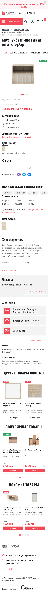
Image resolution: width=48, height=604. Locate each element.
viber (19, 174)
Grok (44, 192)
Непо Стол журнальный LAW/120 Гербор (12, 509)
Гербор (26, 263)
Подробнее (36, 340)
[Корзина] (43, 21)
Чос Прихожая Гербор (33, 450)
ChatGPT (7, 192)
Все (5, 52)
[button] (22, 94)
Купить (13, 470)
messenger (29, 174)
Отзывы (35, 52)
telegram (24, 174)
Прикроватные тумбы (11, 32)
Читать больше (9, 270)
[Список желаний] (38, 21)
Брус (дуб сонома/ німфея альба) (16, 137)
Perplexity (20, 192)
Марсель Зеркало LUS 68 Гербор (34, 509)
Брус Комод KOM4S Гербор (33, 404)
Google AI (33, 192)
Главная (5, 29)
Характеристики (19, 52)
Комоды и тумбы (21, 29)
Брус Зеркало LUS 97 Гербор (12, 404)
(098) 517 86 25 (28, 13)
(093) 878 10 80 (12, 560)
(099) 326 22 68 (12, 563)
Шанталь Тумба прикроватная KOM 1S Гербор (12, 451)
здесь (24, 6)
